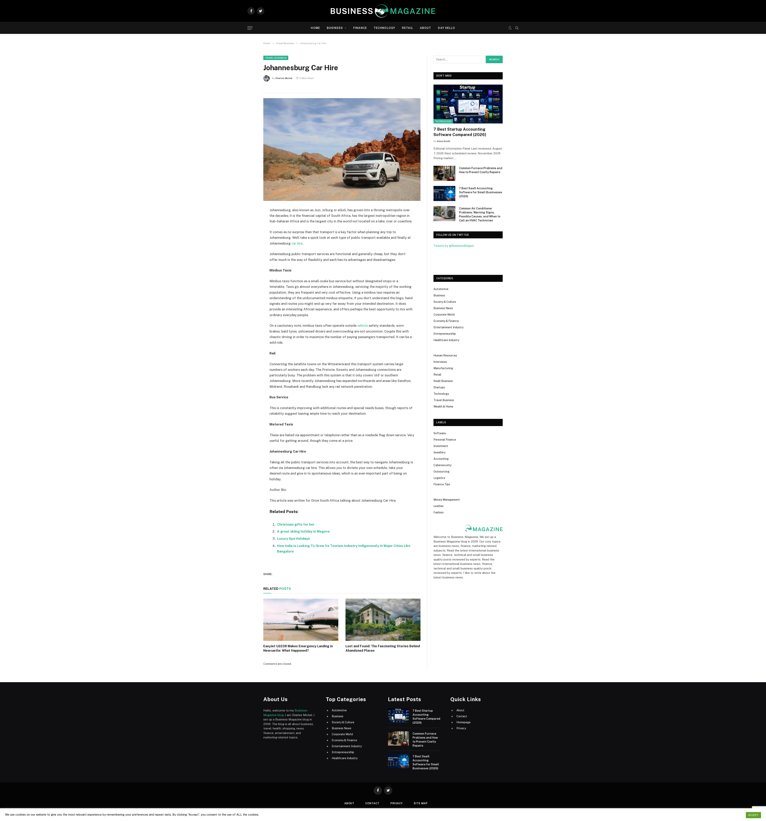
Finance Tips (441, 484)
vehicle (362, 326)
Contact (461, 716)
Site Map (421, 803)
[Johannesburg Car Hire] (342, 149)
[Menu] (250, 28)
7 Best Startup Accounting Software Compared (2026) (459, 132)
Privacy (461, 728)
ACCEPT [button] (753, 815)
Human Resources (445, 355)
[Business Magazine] (383, 11)
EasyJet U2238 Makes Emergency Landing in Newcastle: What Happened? (298, 648)
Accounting (441, 458)
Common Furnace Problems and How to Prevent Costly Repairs (480, 170)
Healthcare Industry (446, 340)
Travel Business (276, 58)
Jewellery (439, 452)
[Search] (516, 28)
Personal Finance (444, 439)
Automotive (440, 289)
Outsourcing (441, 471)
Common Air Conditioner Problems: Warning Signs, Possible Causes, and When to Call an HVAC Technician (479, 214)
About (425, 28)
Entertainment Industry (448, 327)
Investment (440, 446)
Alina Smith (443, 141)
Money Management (446, 499)
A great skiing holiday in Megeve (303, 531)
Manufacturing (443, 368)
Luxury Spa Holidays (293, 539)
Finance (360, 28)
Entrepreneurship (444, 333)
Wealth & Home (443, 406)
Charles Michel (283, 78)
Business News (443, 308)
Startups (439, 387)
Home (315, 28)
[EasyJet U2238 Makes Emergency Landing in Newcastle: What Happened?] (300, 620)
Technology (384, 28)
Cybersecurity (442, 465)
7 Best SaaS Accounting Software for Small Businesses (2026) (480, 192)
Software (439, 433)
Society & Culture (444, 301)
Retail (407, 28)
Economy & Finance (446, 321)
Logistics (439, 478)
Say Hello (446, 28)
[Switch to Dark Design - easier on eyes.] (510, 28)
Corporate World (444, 314)
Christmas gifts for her (295, 524)
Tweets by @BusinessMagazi (453, 245)
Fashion (438, 512)
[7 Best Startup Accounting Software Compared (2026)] (468, 104)
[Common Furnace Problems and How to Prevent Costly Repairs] (444, 173)
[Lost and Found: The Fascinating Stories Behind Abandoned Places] (383, 620)
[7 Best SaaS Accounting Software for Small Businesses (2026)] (444, 193)
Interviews (440, 361)
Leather (438, 506)
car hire (297, 243)
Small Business (443, 381)
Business (335, 28)
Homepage (463, 722)
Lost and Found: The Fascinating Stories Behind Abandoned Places (382, 648)
